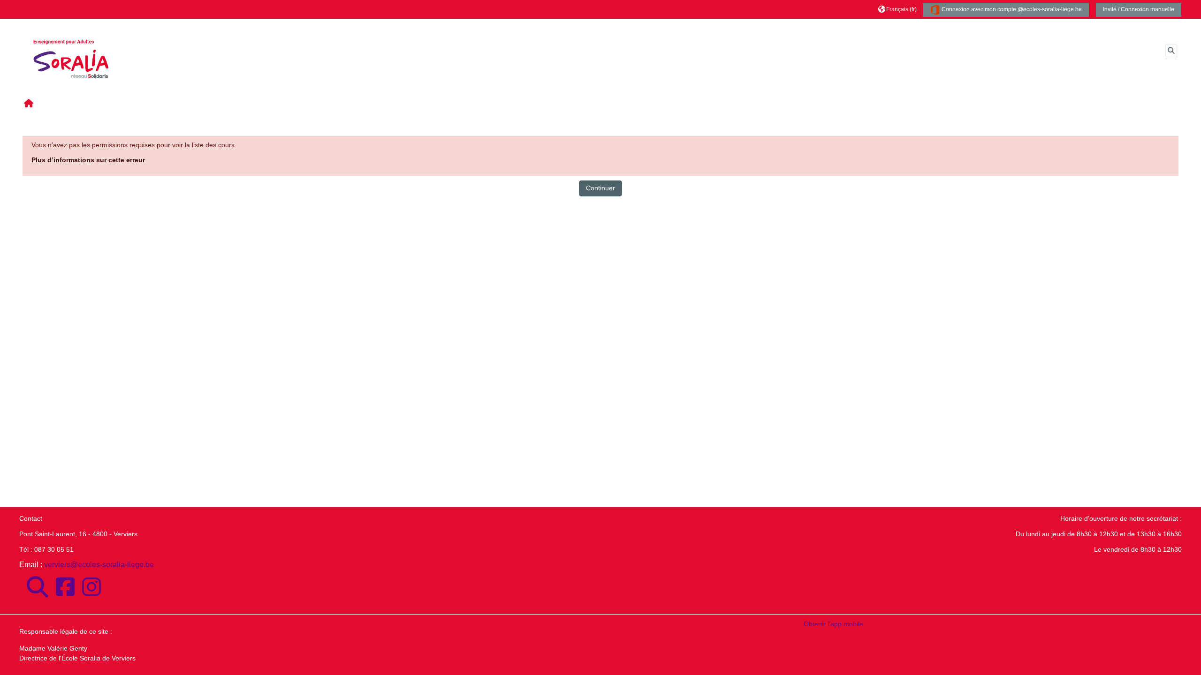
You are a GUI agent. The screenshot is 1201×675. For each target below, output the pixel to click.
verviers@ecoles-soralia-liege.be (99, 565)
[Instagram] (91, 587)
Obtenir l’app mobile (833, 624)
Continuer (600, 188)
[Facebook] (65, 587)
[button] (897, 9)
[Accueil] (70, 50)
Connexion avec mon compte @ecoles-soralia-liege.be (1011, 9)
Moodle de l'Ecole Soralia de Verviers (199, 28)
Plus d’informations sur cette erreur (88, 160)
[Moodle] (37, 587)
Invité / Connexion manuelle (1138, 9)
